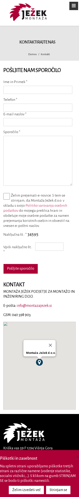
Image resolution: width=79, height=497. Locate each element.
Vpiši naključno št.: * (17, 249)
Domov (32, 54)
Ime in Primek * (15, 82)
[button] (39, 362)
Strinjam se (58, 490)
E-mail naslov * (15, 114)
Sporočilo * (11, 132)
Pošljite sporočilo (20, 269)
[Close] (50, 345)
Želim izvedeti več (26, 490)
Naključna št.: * (15, 235)
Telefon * (10, 100)
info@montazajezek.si (34, 306)
